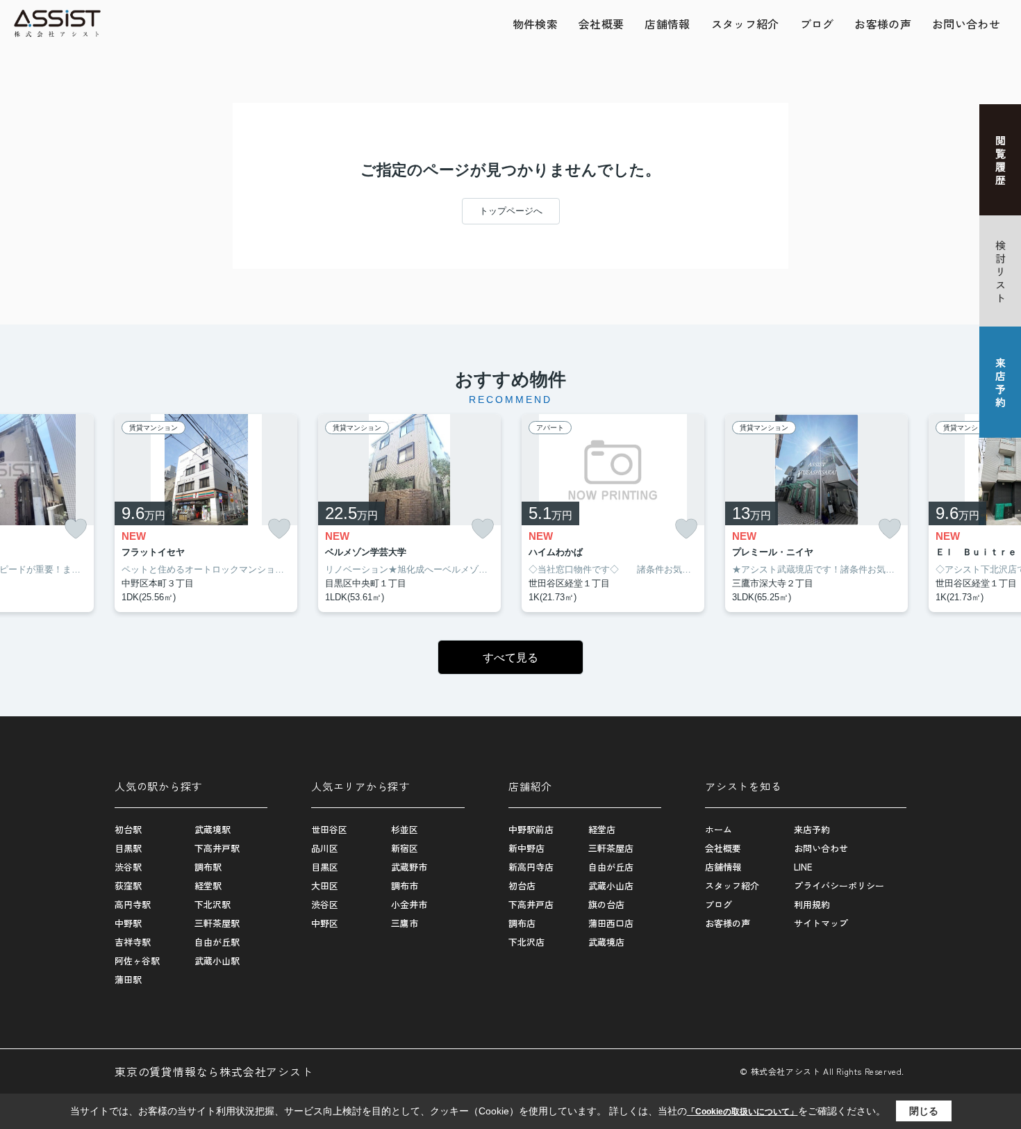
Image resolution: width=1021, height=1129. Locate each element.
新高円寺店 (531, 866)
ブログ (817, 23)
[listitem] (206, 513)
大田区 (324, 885)
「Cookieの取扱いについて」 (742, 1111)
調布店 (522, 923)
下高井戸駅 (217, 848)
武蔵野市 (409, 866)
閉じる (923, 1110)
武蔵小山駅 (217, 960)
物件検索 (535, 23)
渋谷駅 (128, 866)
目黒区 (324, 866)
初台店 (522, 885)
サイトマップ (821, 923)
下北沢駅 (212, 904)
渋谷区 (324, 904)
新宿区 (404, 848)
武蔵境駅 (212, 829)
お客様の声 (882, 23)
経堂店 (601, 829)
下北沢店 (526, 941)
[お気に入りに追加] (76, 529)
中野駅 (128, 923)
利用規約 (812, 904)
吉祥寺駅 (133, 941)
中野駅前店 (531, 829)
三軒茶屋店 (610, 848)
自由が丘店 (610, 866)
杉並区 (404, 829)
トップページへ (510, 211)
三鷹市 (404, 923)
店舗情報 (667, 23)
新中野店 (526, 848)
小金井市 (409, 904)
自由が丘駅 (217, 941)
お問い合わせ (966, 23)
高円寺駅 (133, 904)
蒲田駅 (128, 979)
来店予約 (812, 829)
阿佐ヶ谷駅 (137, 960)
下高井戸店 (531, 904)
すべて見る (510, 658)
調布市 (404, 885)
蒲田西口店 (610, 923)
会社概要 (601, 23)
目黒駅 (128, 848)
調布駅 (208, 866)
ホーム (718, 829)
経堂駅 (208, 885)
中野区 (324, 923)
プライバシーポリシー (839, 885)
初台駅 (128, 829)
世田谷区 (329, 829)
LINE (803, 866)
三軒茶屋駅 (217, 923)
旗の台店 (606, 904)
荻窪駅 (128, 885)
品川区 (324, 848)
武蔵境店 (606, 941)
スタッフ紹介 (745, 23)
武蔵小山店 (610, 885)
